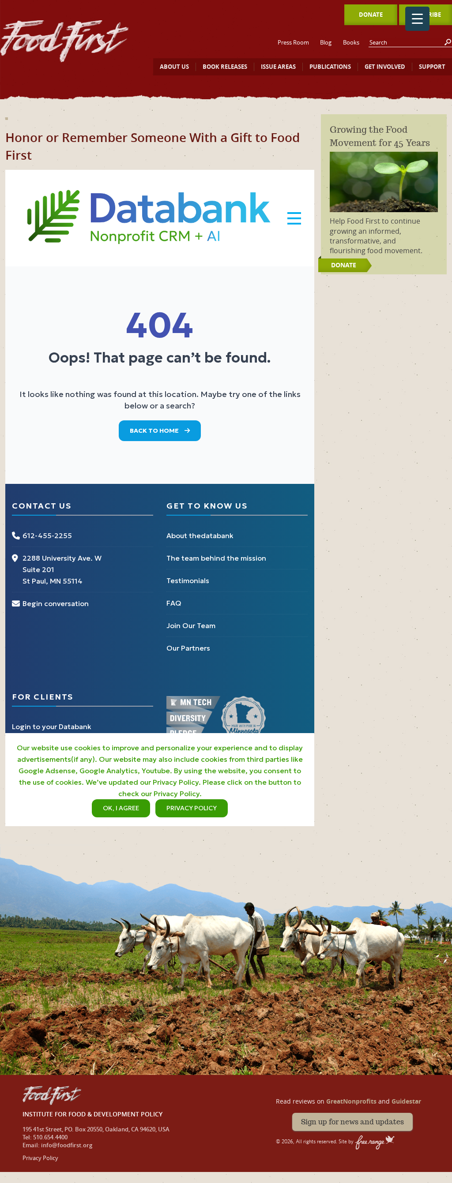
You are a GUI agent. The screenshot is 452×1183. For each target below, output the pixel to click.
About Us (174, 67)
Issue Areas (278, 67)
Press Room (293, 42)
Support (432, 67)
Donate (371, 15)
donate (343, 265)
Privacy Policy (40, 1158)
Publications (330, 67)
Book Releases (225, 67)
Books (351, 42)
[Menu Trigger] (417, 19)
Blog (325, 42)
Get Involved (385, 67)
